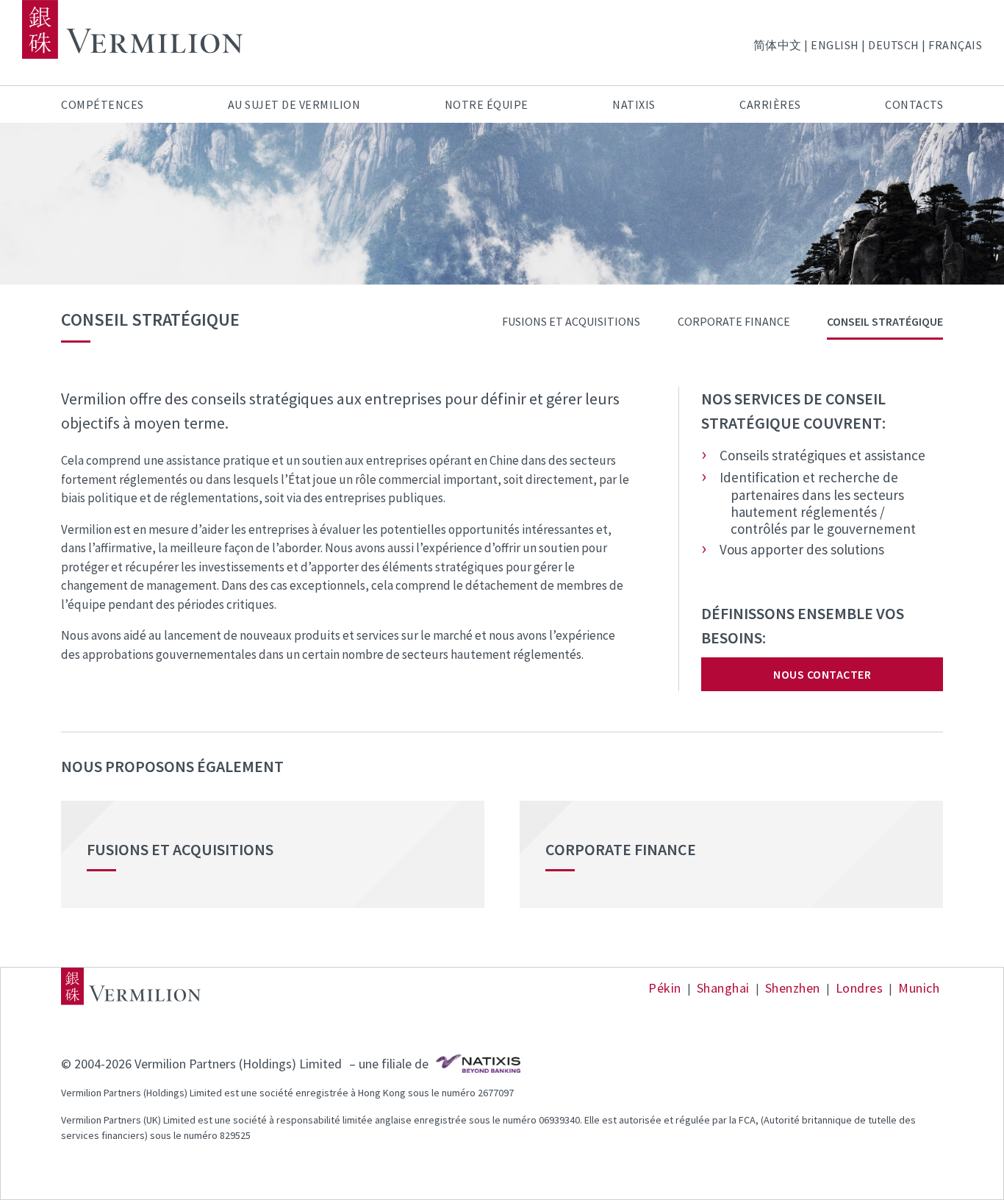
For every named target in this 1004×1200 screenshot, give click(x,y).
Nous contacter (822, 674)
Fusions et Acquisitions (571, 321)
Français (955, 45)
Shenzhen (792, 987)
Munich (918, 987)
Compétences (102, 104)
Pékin (664, 987)
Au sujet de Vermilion (294, 104)
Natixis (634, 104)
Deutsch (893, 45)
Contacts (914, 104)
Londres (859, 987)
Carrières (770, 104)
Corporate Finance (734, 321)
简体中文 (777, 45)
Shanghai (723, 987)
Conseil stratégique (885, 321)
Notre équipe (486, 104)
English (835, 45)
